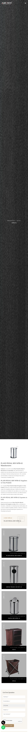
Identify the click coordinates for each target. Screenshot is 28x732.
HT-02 (3, 657)
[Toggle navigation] (25, 3)
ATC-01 (3, 564)
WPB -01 (3, 595)
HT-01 (3, 626)
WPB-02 (3, 532)
